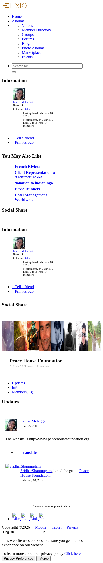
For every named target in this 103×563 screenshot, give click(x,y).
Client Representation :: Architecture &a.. (35, 174)
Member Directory (36, 30)
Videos (27, 25)
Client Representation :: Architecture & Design (23, 188)
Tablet (57, 527)
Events (27, 57)
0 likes (13, 366)
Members (22, 392)
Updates (18, 383)
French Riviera (18, 181)
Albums (18, 21)
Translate (29, 452)
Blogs (26, 43)
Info (15, 387)
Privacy (73, 527)
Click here (72, 553)
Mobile (40, 527)
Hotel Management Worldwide (28, 209)
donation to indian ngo (23, 197)
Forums (28, 39)
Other (28, 108)
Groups (28, 34)
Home (17, 16)
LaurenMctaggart (23, 101)
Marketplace (32, 52)
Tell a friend (24, 138)
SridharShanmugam (36, 471)
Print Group (24, 142)
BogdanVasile (45, 213)
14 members (42, 366)
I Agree (43, 558)
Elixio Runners (17, 203)
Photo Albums (33, 48)
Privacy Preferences (19, 558)
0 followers (26, 366)
